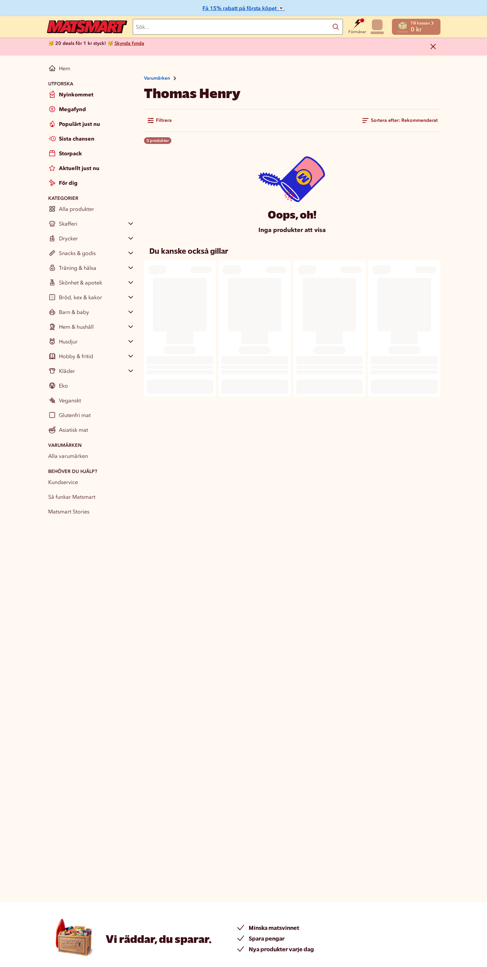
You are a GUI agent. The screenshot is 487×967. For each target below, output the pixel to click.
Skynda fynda (129, 43)
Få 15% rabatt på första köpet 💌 (243, 8)
